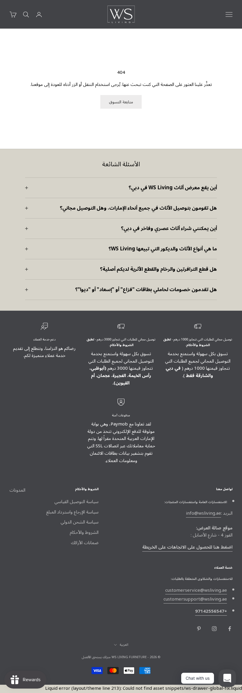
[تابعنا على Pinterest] (199, 629)
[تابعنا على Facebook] (230, 629)
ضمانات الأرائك (85, 542)
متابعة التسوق (121, 102)
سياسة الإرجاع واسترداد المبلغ (72, 512)
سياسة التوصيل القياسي (76, 501)
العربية (124, 645)
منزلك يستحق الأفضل (96, 657)
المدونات (17, 490)
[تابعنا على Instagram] (214, 629)
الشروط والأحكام (84, 532)
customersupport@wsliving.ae (195, 599)
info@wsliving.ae (203, 513)
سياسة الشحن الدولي (79, 522)
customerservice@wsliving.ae (196, 590)
